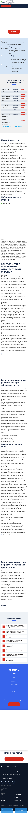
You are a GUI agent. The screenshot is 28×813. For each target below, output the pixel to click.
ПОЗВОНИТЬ (13, 31)
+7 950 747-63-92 (6, 6)
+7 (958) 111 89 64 (15, 774)
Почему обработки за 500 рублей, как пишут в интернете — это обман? (15, 632)
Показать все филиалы (13, 758)
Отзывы (3, 797)
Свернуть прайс (18, 126)
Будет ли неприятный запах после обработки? (14, 646)
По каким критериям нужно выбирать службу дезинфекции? (15, 636)
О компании (18, 794)
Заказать (23, 89)
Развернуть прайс (6, 126)
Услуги (3, 800)
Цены (2, 794)
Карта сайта (18, 800)
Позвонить (21, 810)
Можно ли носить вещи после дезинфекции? (13, 660)
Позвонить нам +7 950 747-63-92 (7, 810)
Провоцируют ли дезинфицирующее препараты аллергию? (14, 655)
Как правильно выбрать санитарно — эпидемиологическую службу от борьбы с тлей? (15, 626)
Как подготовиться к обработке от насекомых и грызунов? (14, 641)
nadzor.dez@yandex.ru (14, 691)
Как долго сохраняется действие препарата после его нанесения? (14, 650)
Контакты (17, 797)
